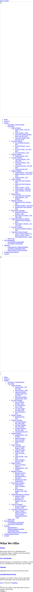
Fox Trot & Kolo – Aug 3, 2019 (22, 146)
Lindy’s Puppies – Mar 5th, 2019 (23, 191)
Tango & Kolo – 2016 (21, 133)
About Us (7, 121)
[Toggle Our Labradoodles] (32, 521)
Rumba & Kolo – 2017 (21, 156)
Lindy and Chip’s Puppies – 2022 (23, 184)
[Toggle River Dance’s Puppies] (32, 483)
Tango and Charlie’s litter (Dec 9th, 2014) (22, 138)
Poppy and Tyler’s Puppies (23, 195)
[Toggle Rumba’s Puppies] (32, 415)
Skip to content (4, 1)
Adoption (3, 567)
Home (6, 119)
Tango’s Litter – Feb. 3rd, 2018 (22, 130)
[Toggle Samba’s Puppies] (32, 433)
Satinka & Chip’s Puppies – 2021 (23, 221)
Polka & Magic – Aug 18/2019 (21, 198)
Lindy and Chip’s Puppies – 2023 (23, 181)
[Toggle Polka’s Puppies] (32, 463)
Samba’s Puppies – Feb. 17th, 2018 (23, 175)
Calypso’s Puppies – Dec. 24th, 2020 (22, 160)
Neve (1, 583)
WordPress (14, 583)
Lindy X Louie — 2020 (22, 187)
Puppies (2, 548)
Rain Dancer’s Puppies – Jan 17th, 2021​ (23, 224)
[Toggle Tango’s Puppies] (32, 385)
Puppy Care (11, 238)
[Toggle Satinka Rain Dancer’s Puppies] (32, 494)
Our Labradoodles (6, 558)
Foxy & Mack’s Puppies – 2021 (22, 143)
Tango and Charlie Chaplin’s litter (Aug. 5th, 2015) (23, 135)
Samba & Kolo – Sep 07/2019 (24, 172)
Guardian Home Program (11, 252)
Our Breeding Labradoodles (16, 242)
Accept (2, 591)
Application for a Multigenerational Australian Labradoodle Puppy (18, 247)
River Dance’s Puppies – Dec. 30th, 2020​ (23, 216)
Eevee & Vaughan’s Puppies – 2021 (24, 229)
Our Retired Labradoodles (15, 243)
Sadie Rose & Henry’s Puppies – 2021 (21, 213)
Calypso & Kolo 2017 (21, 169)
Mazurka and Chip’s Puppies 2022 (23, 208)
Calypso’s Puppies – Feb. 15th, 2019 (22, 163)
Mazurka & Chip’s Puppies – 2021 (23, 203)
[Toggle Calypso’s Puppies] (32, 420)
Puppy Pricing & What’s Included (17, 250)
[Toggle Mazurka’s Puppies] (32, 471)
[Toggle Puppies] (32, 380)
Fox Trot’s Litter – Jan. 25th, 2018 (23, 150)
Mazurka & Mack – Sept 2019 (24, 205)
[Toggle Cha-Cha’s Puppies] (32, 504)
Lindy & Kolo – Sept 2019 (23, 189)
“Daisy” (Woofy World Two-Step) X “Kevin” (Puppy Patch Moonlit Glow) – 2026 (23, 235)
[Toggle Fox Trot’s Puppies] (32, 400)
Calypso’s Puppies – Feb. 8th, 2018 (23, 166)
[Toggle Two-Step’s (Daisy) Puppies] (32, 509)
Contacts (6, 254)
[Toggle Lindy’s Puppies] (32, 445)
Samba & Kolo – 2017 (21, 177)
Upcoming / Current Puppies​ (16, 124)
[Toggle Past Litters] (32, 384)
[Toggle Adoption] (32, 526)
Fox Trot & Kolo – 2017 (22, 152)
